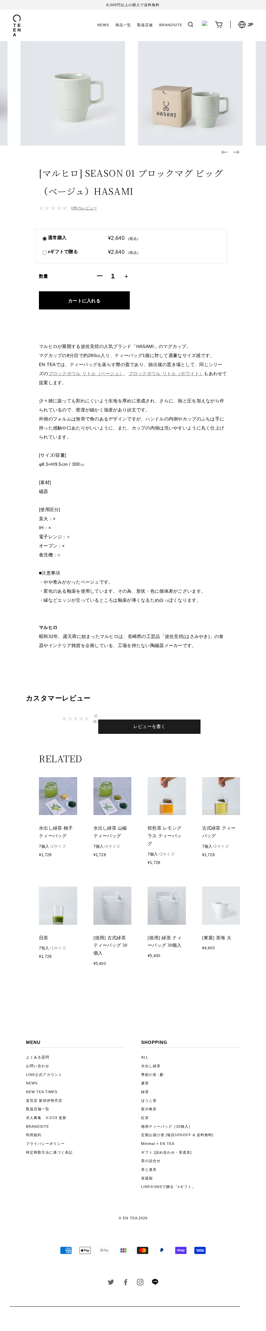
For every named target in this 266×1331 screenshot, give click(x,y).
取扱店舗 (145, 25)
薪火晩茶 (149, 1109)
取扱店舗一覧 (37, 1109)
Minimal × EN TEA (158, 1144)
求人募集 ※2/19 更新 (46, 1118)
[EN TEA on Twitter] (111, 1283)
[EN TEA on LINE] (154, 1284)
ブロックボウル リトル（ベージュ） (86, 373)
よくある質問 (37, 1057)
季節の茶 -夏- (153, 1075)
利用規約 (34, 1135)
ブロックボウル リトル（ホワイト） (166, 373)
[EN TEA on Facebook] (125, 1283)
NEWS (103, 25)
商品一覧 (123, 25)
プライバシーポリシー (45, 1144)
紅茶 (145, 1118)
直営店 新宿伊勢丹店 (44, 1100)
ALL (144, 1057)
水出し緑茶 (151, 1066)
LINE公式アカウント (44, 1075)
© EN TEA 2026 (133, 1218)
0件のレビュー (84, 208)
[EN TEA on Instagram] (140, 1283)
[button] (224, 152)
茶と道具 (149, 1169)
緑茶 (145, 1092)
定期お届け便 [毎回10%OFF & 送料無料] (177, 1135)
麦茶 (145, 1083)
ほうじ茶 (149, 1100)
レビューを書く (149, 726)
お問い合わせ (37, 1066)
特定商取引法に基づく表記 (49, 1152)
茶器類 (147, 1178)
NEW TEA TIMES (41, 1092)
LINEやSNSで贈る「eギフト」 (168, 1187)
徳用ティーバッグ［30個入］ (166, 1126)
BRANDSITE (170, 25)
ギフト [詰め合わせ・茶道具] (166, 1152)
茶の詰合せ (151, 1161)
